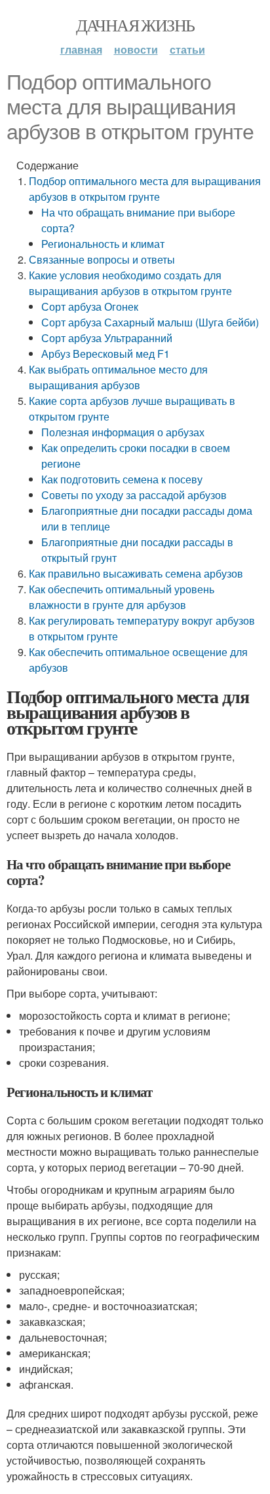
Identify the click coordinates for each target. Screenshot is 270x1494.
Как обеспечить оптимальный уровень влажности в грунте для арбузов (121, 597)
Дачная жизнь (135, 25)
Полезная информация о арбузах (122, 432)
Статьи (187, 49)
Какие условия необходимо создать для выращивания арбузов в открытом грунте (130, 283)
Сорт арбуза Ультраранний (106, 337)
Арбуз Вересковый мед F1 (105, 353)
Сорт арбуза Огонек (89, 306)
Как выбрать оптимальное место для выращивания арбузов (118, 377)
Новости (136, 49)
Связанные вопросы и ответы (102, 259)
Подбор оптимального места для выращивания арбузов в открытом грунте (145, 188)
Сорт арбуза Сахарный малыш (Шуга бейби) (150, 322)
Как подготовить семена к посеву (121, 479)
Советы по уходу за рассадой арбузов (134, 494)
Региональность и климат (102, 243)
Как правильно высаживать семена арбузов (136, 573)
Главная (81, 49)
